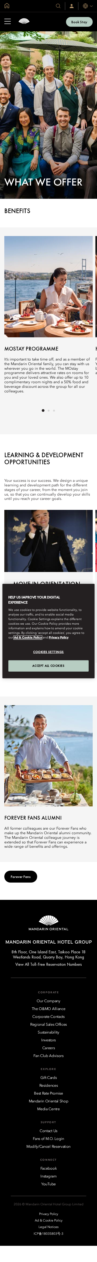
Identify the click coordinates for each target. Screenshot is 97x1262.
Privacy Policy (58, 637)
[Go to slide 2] (48, 410)
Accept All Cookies (48, 666)
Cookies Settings (48, 652)
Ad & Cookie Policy (28, 637)
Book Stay (79, 21)
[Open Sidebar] (7, 22)
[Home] (24, 22)
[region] (48, 631)
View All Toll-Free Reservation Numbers (48, 964)
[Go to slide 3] (54, 410)
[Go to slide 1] (43, 410)
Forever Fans (21, 876)
